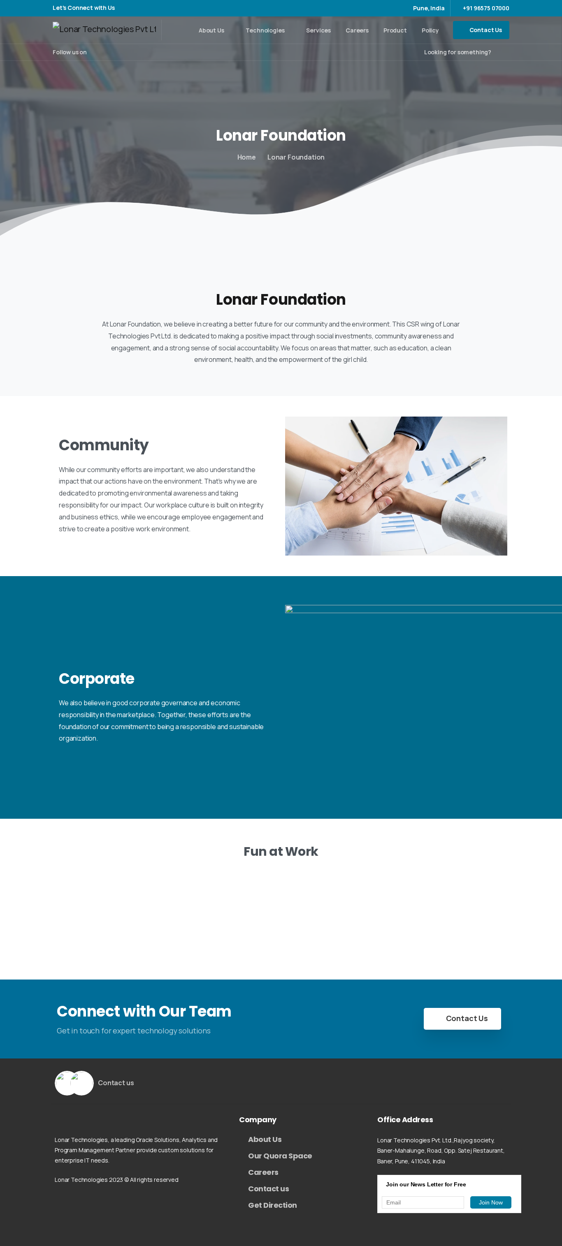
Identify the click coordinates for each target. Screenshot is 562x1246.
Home (246, 157)
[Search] (500, 52)
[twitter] (107, 52)
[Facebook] (95, 52)
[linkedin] (120, 52)
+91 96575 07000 (486, 8)
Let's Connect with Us (84, 8)
